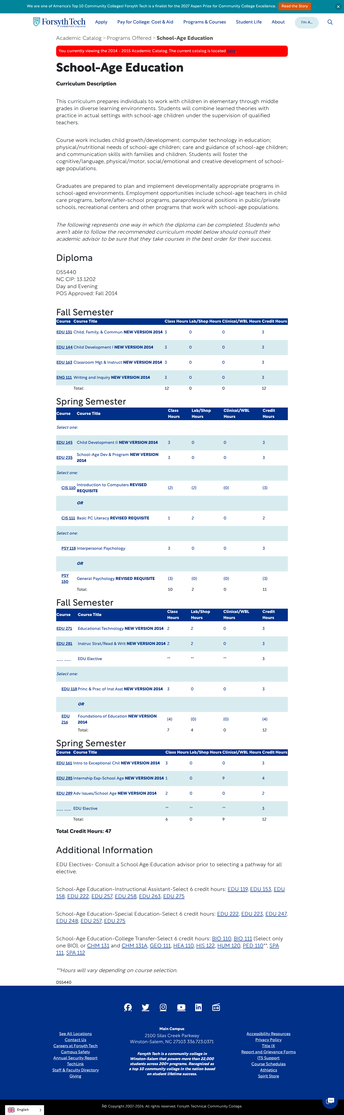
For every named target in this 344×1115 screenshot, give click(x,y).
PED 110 (253, 946)
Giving (75, 1076)
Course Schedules (268, 1064)
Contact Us (75, 1040)
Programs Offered (129, 38)
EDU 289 (64, 794)
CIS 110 (68, 488)
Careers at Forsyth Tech (75, 1046)
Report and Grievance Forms (268, 1052)
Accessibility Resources (268, 1034)
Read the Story (295, 6)
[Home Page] (59, 22)
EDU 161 (64, 763)
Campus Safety (75, 1052)
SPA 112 (75, 953)
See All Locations (75, 1034)
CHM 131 (98, 946)
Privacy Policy (268, 1040)
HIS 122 (205, 946)
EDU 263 (150, 896)
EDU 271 (64, 629)
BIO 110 (221, 939)
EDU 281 (64, 644)
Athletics (268, 1070)
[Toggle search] (330, 22)
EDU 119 (238, 889)
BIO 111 (243, 939)
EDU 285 (64, 779)
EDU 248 (67, 921)
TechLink (75, 1064)
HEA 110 (183, 946)
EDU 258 (125, 896)
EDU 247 (276, 914)
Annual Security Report (75, 1058)
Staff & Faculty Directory (75, 1070)
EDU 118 (69, 689)
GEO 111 (160, 946)
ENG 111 (64, 378)
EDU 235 (64, 458)
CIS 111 (68, 518)
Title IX (268, 1046)
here (231, 51)
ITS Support (268, 1058)
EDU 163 (64, 363)
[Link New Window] (128, 1007)
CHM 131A (134, 946)
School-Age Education (185, 38)
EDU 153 (260, 889)
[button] (306, 22)
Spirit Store (268, 1076)
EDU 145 (64, 443)
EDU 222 (78, 896)
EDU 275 (174, 896)
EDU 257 (101, 896)
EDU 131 (64, 332)
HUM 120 (228, 946)
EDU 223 (252, 914)
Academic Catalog (78, 38)
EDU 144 (64, 348)
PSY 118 (68, 549)
